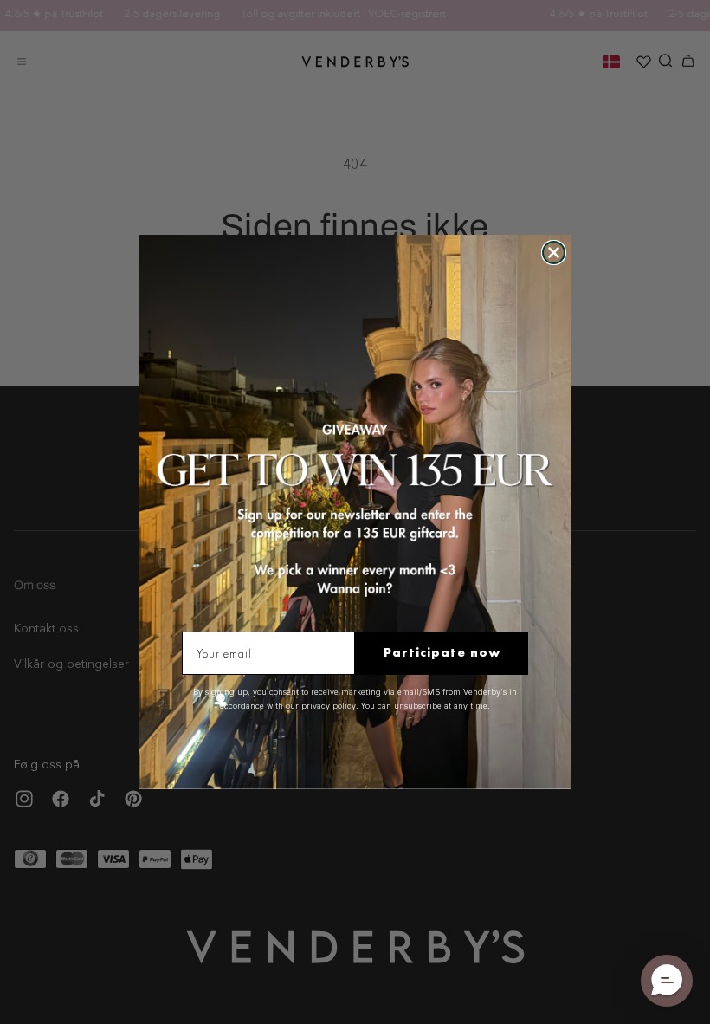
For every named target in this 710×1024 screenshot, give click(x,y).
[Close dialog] (554, 252)
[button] (667, 981)
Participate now (442, 652)
